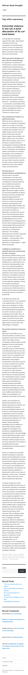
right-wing (18, 557)
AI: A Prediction (17, 613)
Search (4, 568)
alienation (21, 554)
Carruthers (10, 555)
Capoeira (5, 665)
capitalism (5, 555)
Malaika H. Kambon (8, 619)
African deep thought (12, 5)
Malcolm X (5, 557)
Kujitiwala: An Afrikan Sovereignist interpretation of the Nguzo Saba (13, 646)
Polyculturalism (18, 637)
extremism (16, 555)
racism (13, 557)
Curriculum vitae (7, 661)
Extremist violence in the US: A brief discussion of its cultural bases (13, 30)
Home (4, 658)
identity (22, 555)
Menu (4, 10)
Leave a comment (13, 559)
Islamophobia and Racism (12, 601)
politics (10, 557)
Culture (15, 554)
